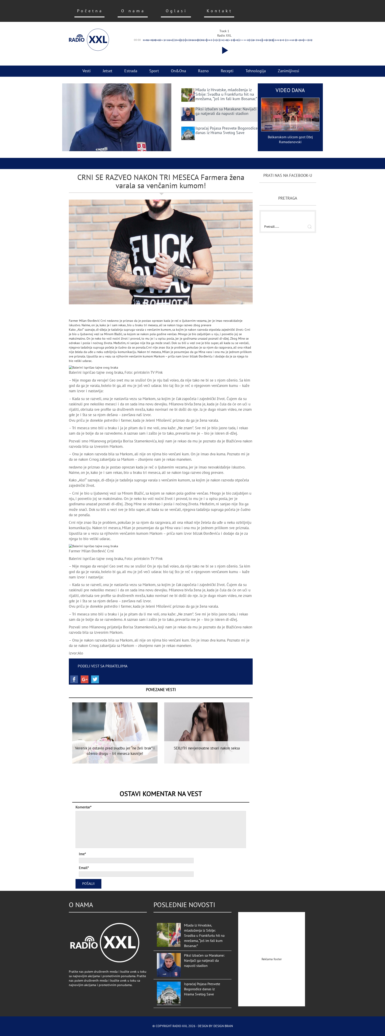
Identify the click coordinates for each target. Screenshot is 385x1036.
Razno (203, 71)
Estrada (130, 71)
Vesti (86, 71)
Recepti (227, 71)
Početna (90, 11)
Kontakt (220, 11)
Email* (84, 868)
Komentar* (84, 807)
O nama (133, 11)
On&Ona (178, 71)
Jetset (107, 71)
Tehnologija (256, 71)
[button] (224, 50)
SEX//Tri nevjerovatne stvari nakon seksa (207, 748)
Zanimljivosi (288, 71)
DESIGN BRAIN (223, 1026)
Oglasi (176, 11)
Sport (154, 71)
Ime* (82, 854)
